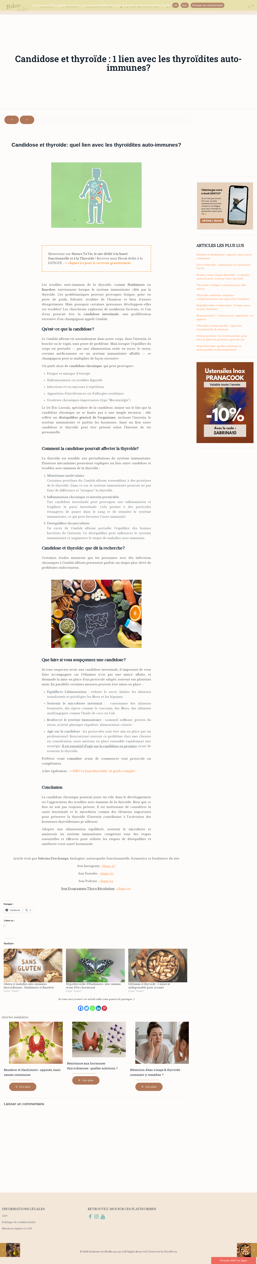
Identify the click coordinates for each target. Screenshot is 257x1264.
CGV (5, 1215)
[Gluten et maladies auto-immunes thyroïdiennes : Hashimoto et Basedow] (33, 965)
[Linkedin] (98, 1006)
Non (184, 5)
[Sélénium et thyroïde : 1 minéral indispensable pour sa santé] (157, 965)
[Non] (252, 5)
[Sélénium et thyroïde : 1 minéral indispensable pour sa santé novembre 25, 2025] (247, 1250)
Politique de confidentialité (19, 1222)
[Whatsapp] (92, 1006)
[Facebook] (80, 1006)
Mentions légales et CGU (17, 1228)
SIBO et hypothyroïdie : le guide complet (103, 771)
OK (175, 5)
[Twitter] (86, 1006)
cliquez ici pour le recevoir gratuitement (99, 263)
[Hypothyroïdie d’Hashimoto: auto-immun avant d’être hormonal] (95, 965)
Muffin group (113, 1251)
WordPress (170, 1251)
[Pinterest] (104, 1006)
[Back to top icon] (240, 1256)
